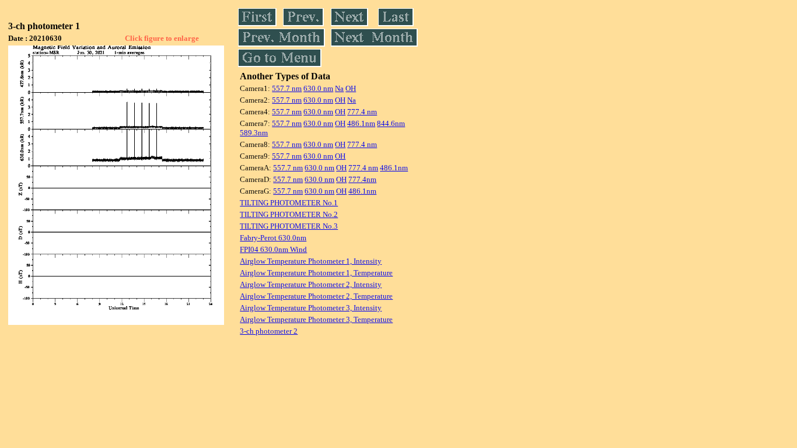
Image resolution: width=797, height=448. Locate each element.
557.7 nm (287, 88)
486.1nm (361, 123)
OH (350, 88)
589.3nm (254, 132)
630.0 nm (318, 88)
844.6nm (391, 123)
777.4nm (362, 179)
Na (339, 88)
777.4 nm (362, 111)
